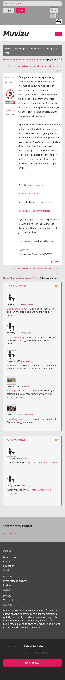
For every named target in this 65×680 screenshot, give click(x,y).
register (25, 66)
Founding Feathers (17, 419)
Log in (9, 10)
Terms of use (10, 600)
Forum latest (16, 286)
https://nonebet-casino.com (41, 462)
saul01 (26, 386)
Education (8, 565)
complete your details (43, 66)
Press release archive (15, 580)
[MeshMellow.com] (33, 646)
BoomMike (28, 414)
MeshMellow (10, 557)
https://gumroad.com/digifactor (34, 210)
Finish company (16, 337)
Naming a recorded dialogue (23, 390)
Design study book (17, 308)
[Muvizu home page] (16, 32)
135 (12, 114)
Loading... (12, 533)
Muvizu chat (16, 440)
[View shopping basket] (59, 21)
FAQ (7, 53)
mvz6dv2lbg (24, 458)
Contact (7, 561)
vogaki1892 (28, 304)
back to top (32, 663)
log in (16, 66)
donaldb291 (28, 361)
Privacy (7, 595)
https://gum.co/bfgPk (29, 193)
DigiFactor (10, 110)
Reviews (7, 585)
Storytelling (13, 365)
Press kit (8, 576)
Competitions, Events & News (25, 60)
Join (20, 10)
